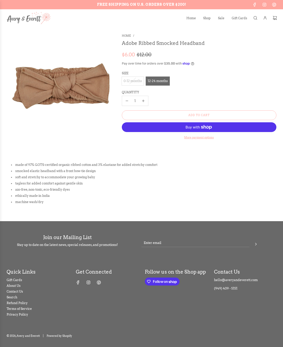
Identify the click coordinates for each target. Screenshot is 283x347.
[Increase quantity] (143, 101)
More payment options (199, 137)
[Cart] (275, 18)
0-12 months (133, 81)
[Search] (255, 18)
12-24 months (158, 81)
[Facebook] (255, 4)
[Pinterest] (274, 4)
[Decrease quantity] (127, 101)
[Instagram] (264, 4)
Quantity (130, 92)
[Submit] (256, 243)
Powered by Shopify (59, 335)
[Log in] (265, 18)
